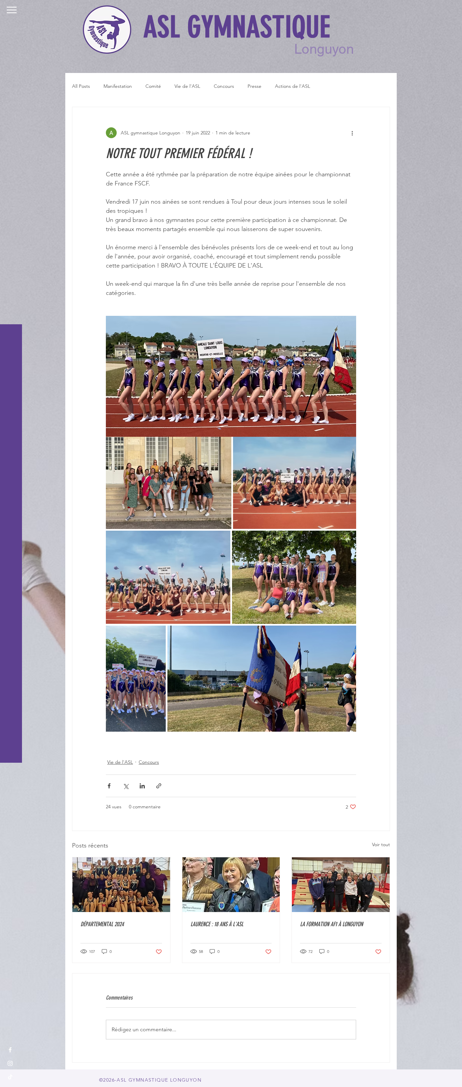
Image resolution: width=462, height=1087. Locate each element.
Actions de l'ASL (292, 86)
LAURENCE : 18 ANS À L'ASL (216, 924)
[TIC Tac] (10, 1076)
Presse (254, 86)
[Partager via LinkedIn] (142, 786)
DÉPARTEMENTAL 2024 (102, 924)
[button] (12, 10)
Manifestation (117, 86)
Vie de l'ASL (187, 86)
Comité (153, 86)
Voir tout (381, 844)
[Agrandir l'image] (168, 483)
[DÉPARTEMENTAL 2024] (121, 884)
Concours (224, 86)
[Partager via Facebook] (109, 786)
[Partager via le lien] (159, 786)
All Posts (81, 86)
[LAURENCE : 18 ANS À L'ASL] (231, 884)
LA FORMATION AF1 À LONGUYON (331, 924)
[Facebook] (10, 1049)
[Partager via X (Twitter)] (125, 786)
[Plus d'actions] (352, 133)
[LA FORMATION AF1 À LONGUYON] (341, 884)
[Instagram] (10, 1063)
